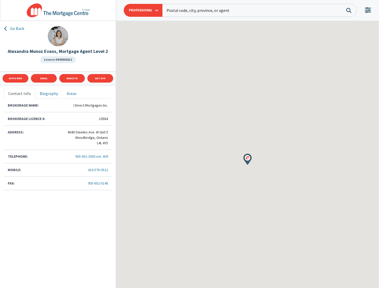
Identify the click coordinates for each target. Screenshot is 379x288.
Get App (100, 78)
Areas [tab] (72, 93)
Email (43, 78)
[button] (143, 10)
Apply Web (15, 78)
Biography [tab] (49, 93)
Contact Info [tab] (19, 93)
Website (72, 78)
